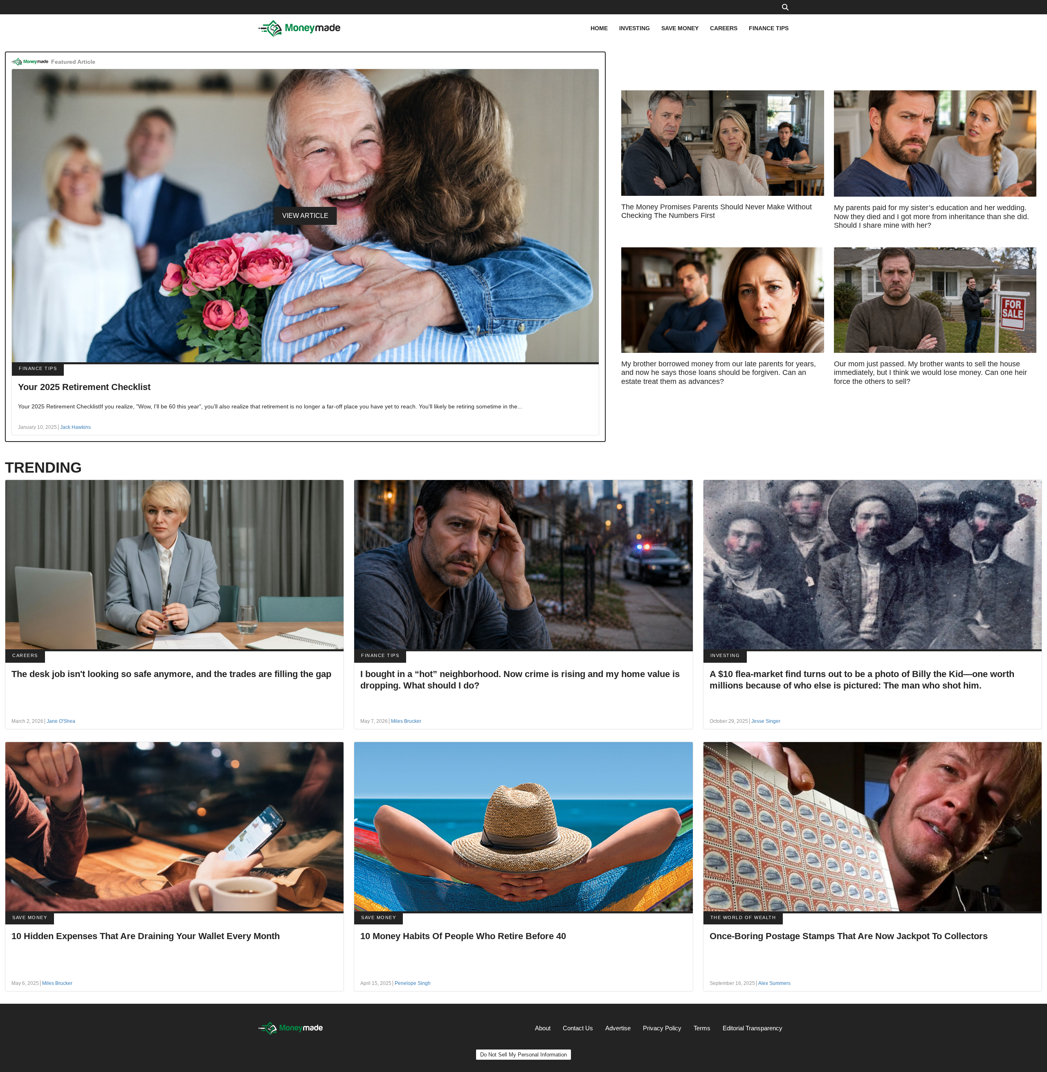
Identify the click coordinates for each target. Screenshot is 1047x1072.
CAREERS (723, 28)
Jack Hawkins (75, 427)
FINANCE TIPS (769, 28)
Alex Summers (774, 983)
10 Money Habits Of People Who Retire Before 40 (463, 936)
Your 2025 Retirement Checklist (84, 387)
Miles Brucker (406, 721)
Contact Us (578, 1028)
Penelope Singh (413, 983)
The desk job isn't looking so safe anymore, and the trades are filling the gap (171, 674)
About (542, 1028)
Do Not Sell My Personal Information (523, 1055)
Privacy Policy (662, 1028)
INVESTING (634, 28)
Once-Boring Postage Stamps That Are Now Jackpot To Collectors (849, 936)
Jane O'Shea (61, 721)
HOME (599, 28)
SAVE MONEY (680, 28)
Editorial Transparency (752, 1028)
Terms (702, 1028)
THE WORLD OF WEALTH (743, 917)
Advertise (618, 1028)
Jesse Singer (765, 721)
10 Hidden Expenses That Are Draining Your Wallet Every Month (145, 936)
